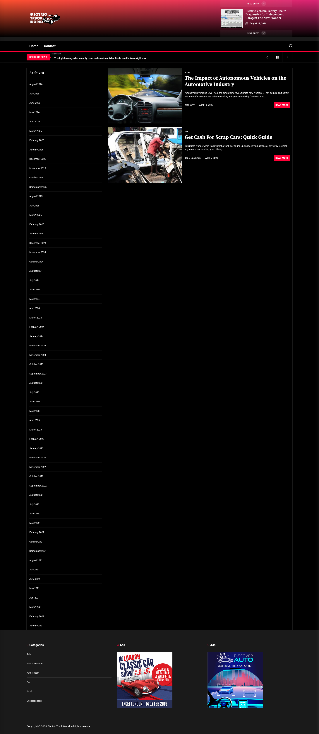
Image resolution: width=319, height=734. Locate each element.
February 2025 (36, 224)
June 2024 (34, 289)
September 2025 (38, 187)
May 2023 (34, 411)
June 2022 (34, 513)
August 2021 (35, 560)
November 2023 (37, 355)
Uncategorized (34, 700)
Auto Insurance (34, 663)
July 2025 (34, 205)
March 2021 (35, 607)
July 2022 (34, 504)
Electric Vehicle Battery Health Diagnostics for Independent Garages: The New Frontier (266, 14)
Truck (30, 691)
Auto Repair (33, 672)
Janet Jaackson (193, 158)
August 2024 (35, 270)
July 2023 (34, 392)
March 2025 (35, 214)
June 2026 (34, 102)
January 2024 (36, 336)
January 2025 (36, 233)
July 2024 (34, 280)
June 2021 (34, 579)
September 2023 (38, 373)
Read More (281, 105)
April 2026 (34, 121)
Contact (50, 46)
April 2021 (34, 597)
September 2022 (38, 485)
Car (28, 682)
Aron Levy (190, 105)
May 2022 (34, 523)
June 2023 (34, 401)
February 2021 (36, 616)
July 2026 (34, 93)
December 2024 (37, 243)
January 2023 (36, 448)
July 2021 (34, 569)
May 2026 (34, 112)
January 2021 (36, 625)
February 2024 (36, 327)
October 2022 (36, 476)
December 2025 (37, 158)
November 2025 (37, 168)
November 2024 (37, 252)
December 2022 (37, 457)
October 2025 (36, 177)
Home (33, 46)
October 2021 (36, 541)
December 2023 (37, 345)
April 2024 (34, 308)
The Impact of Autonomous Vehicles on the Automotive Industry (235, 81)
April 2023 (34, 420)
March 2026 (35, 131)
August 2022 (35, 495)
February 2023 (36, 439)
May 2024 (34, 299)
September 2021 (38, 551)
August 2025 (35, 196)
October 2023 (36, 364)
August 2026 (35, 84)
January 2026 (36, 149)
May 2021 (34, 588)
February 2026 (36, 140)
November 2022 (37, 467)
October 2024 (36, 261)
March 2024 (35, 317)
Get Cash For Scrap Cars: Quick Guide (228, 137)
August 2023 (35, 383)
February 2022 (36, 532)
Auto (29, 654)
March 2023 (35, 429)
